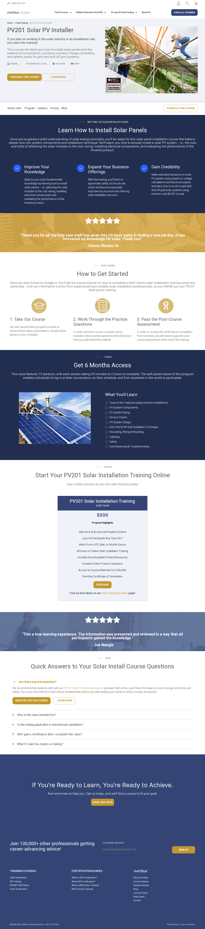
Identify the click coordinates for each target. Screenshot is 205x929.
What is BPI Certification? (83, 881)
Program (29, 108)
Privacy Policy (172, 924)
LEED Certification (18, 877)
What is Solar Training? (82, 889)
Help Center (139, 896)
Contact (137, 900)
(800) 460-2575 (102, 802)
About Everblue (140, 877)
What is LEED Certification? (84, 877)
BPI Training (15, 881)
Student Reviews (141, 885)
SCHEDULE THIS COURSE (181, 108)
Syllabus (43, 108)
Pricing (54, 108)
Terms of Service (188, 924)
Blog (135, 889)
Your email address (113, 843)
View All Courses (184, 12)
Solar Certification (18, 889)
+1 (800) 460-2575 (17, 3)
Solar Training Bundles (114, 593)
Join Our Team (140, 893)
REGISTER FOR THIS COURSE (31, 700)
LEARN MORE (58, 77)
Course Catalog (140, 881)
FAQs (64, 108)
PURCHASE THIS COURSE (24, 77)
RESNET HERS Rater (19, 885)
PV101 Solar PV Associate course (83, 688)
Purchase (102, 585)
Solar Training (22, 23)
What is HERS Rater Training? (85, 885)
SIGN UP (183, 849)
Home (9, 23)
